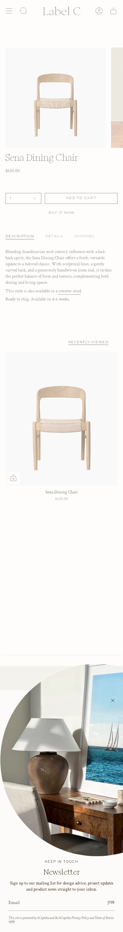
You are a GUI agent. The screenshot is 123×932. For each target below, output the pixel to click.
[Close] (112, 700)
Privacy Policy (80, 918)
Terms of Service (104, 918)
